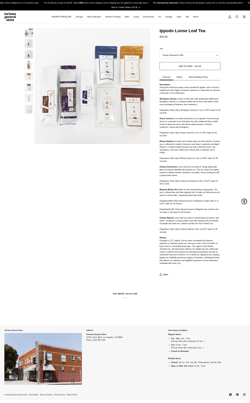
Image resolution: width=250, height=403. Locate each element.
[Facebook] (230, 394)
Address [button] (89, 330)
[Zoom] (92, 86)
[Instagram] (244, 394)
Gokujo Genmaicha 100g (173, 55)
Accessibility (33, 395)
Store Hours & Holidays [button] (178, 330)
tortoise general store (14, 395)
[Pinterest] (237, 394)
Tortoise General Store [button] (13, 330)
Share (165, 274)
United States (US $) (128, 7)
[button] (61, 16)
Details (179, 77)
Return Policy (72, 395)
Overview (166, 77)
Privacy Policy (59, 395)
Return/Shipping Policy (198, 77)
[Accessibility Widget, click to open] (244, 201)
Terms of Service (46, 395)
